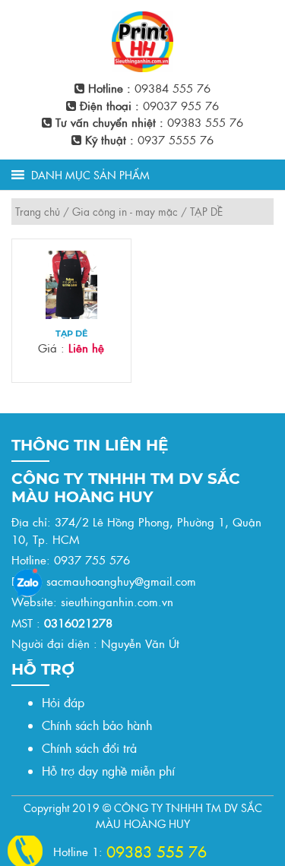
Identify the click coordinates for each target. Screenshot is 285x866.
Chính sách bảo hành (97, 725)
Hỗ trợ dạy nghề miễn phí (108, 770)
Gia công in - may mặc (125, 211)
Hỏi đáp (63, 702)
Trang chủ (37, 211)
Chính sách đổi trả (89, 748)
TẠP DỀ (71, 334)
